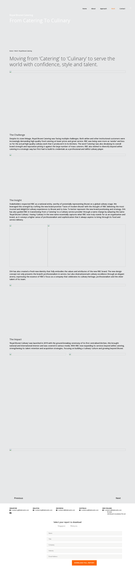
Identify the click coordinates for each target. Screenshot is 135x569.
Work (16, 51)
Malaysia (73, 526)
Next (118, 498)
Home (11, 51)
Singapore (61, 526)
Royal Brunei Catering (25, 51)
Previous (18, 498)
